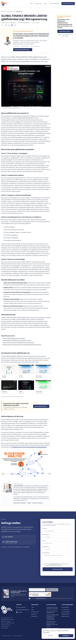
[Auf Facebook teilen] (9, 25)
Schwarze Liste (38, 3)
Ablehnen (50, 635)
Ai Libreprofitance (66, 611)
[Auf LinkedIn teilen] (12, 25)
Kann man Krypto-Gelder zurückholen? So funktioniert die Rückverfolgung (52, 617)
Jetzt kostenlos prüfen (40, 406)
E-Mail (44, 540)
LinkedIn (29, 502)
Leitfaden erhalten (52, 589)
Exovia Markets (65, 607)
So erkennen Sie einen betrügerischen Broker (52, 608)
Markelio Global (65, 614)
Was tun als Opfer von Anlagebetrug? (52, 611)
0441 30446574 (21, 607)
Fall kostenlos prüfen (64, 31)
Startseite (3, 11)
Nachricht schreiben (37, 502)
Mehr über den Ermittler (19, 502)
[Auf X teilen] (6, 25)
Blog (31, 3)
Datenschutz (34, 616)
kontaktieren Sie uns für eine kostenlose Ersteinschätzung (29, 447)
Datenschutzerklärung (54, 564)
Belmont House (65, 616)
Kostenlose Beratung (68, 3)
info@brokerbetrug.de (23, 609)
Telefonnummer (46, 534)
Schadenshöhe (46, 546)
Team (45, 3)
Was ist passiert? (46, 552)
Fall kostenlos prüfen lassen (22, 49)
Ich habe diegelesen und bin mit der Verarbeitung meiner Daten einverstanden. (56, 564)
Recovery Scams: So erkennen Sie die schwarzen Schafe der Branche (51, 624)
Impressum (34, 614)
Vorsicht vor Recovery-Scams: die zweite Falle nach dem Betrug (18, 342)
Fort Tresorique (65, 609)
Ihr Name (45, 528)
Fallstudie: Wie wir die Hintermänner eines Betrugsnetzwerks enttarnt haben (22, 344)
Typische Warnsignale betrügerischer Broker (14, 338)
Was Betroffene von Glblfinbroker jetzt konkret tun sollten (17, 340)
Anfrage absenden (57, 569)
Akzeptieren (66, 635)
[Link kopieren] (15, 25)
